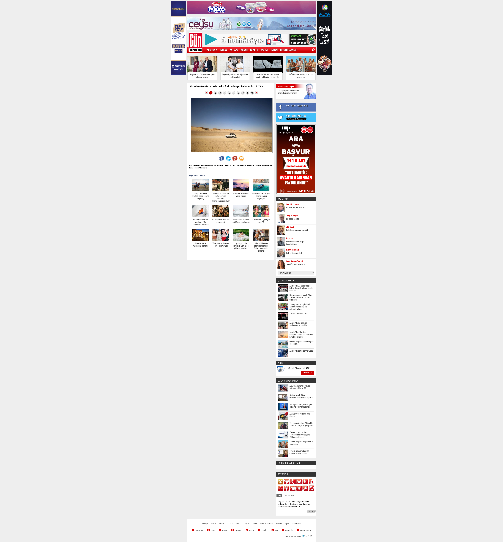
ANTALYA (234, 50)
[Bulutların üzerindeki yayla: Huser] (241, 190)
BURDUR (244, 50)
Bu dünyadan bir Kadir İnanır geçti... (220, 220)
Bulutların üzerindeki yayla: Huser (241, 194)
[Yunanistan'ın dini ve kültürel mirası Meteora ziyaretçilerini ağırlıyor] (220, 190)
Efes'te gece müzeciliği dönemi (200, 244)
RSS (276, 530)
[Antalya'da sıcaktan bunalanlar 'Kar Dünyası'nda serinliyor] (200, 216)
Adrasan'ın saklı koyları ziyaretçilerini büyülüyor (261, 196)
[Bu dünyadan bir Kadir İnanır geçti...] (220, 216)
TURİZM (274, 50)
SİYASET (264, 50)
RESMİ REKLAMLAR (288, 50)
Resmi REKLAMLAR (266, 524)
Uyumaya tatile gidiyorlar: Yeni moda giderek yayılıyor (241, 246)
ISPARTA (254, 50)
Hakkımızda (199, 530)
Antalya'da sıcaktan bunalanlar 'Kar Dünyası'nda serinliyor (200, 222)
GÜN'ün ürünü (297, 524)
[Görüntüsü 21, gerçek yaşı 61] (261, 216)
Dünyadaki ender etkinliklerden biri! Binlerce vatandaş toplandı (261, 247)
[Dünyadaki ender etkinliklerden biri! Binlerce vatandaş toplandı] (261, 240)
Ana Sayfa (204, 524)
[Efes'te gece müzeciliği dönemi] (200, 240)
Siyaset (247, 524)
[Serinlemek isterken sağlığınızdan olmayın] (241, 216)
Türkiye (213, 524)
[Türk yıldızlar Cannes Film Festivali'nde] (220, 240)
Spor (287, 524)
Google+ (264, 530)
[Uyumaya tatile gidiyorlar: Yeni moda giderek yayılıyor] (241, 240)
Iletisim (224, 530)
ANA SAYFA (212, 50)
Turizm (255, 524)
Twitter (251, 530)
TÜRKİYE (223, 50)
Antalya (221, 524)
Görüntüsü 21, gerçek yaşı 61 (261, 220)
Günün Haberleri (305, 530)
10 (252, 93)
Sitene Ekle (289, 530)
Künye (213, 530)
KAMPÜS (279, 524)
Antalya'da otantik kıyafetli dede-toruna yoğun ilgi (200, 196)
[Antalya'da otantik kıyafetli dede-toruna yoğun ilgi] (200, 190)
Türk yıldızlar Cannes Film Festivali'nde (220, 244)
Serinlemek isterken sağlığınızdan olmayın (241, 220)
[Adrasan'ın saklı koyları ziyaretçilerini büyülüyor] (261, 190)
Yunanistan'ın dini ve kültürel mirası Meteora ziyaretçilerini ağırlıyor (221, 197)
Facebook (238, 530)
